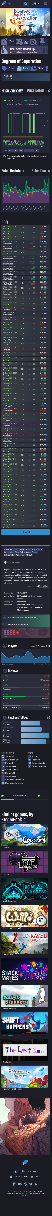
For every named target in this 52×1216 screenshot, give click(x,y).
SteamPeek (10, 766)
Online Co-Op (25, 552)
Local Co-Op (9, 549)
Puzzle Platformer (22, 549)
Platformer (20, 555)
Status (36, 1177)
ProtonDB (9, 763)
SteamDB (9, 756)
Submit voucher (39, 766)
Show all (26, 532)
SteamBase (10, 776)
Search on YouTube (14, 783)
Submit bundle (38, 763)
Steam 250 (10, 773)
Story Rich (14, 552)
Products (36, 760)
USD (20, 1177)
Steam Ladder (11, 770)
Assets (35, 756)
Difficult (29, 555)
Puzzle (34, 552)
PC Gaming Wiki (12, 760)
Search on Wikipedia (14, 780)
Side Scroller (9, 555)
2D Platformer (37, 549)
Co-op (6, 552)
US (30, 1171)
